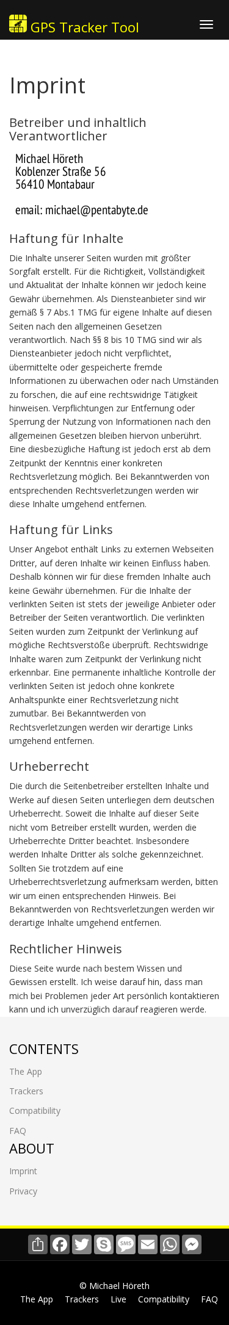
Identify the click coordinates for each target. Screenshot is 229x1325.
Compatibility (34, 1110)
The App (25, 1071)
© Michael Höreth (114, 1285)
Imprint (23, 1171)
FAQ (17, 1130)
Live (118, 1299)
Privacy (23, 1191)
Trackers (26, 1091)
